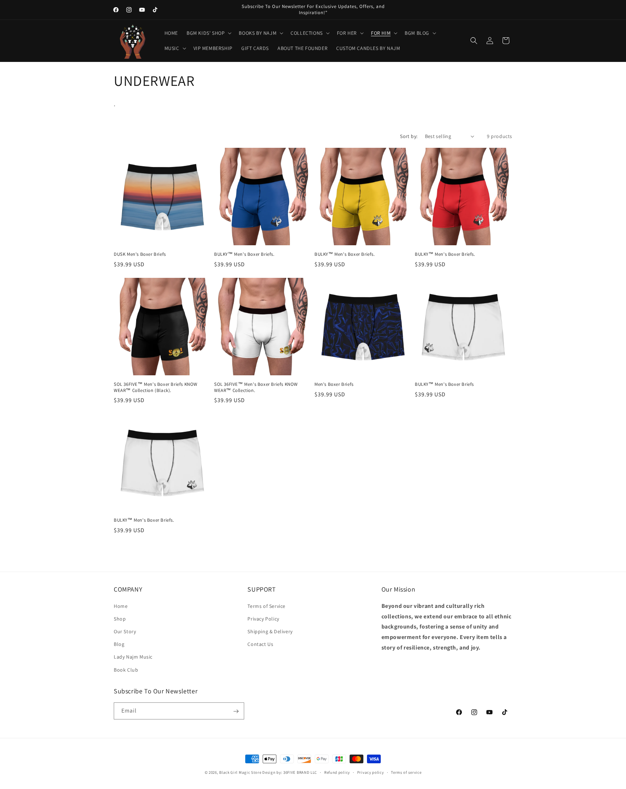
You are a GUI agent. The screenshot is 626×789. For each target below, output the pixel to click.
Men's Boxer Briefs (334, 384)
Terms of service (406, 772)
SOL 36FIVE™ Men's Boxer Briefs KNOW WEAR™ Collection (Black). (155, 387)
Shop (120, 618)
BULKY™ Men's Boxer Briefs (444, 384)
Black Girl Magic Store (240, 772)
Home (121, 605)
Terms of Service (266, 605)
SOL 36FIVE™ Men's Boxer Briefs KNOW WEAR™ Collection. (256, 387)
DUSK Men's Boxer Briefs (140, 254)
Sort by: (408, 136)
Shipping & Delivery (269, 631)
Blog (119, 644)
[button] (208, 33)
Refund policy (337, 772)
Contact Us (260, 644)
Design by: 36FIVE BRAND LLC (289, 772)
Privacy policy (370, 772)
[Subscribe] (236, 711)
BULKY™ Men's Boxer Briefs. (244, 254)
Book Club (126, 669)
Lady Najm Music (133, 657)
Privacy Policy (263, 618)
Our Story (125, 631)
